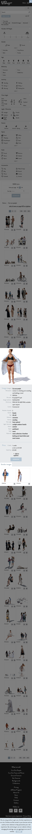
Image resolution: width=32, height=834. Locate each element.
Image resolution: (7, 400)
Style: (10, 431)
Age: (10, 415)
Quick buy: (9, 450)
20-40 (14, 415)
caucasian (15, 417)
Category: (9, 388)
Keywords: (9, 433)
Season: (10, 426)
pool (28, 436)
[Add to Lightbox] (14, 484)
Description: (9, 391)
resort (14, 431)
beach (21, 436)
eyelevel (18, 422)
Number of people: (7, 410)
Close (19, 832)
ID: (11, 395)
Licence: (10, 407)
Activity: (9, 420)
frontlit (24, 424)
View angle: (9, 422)
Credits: (10, 445)
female (14, 413)
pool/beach (15, 429)
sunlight (14, 424)
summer (14, 427)
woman (18, 438)
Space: (10, 429)
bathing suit (15, 436)
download (16, 459)
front (13, 422)
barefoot (25, 433)
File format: (9, 402)
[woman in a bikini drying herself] (9, 475)
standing (14, 420)
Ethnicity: (9, 417)
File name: (9, 397)
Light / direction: (7, 424)
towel (13, 438)
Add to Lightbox (16, 454)
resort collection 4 (17, 433)
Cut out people (16, 388)
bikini (24, 436)
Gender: (10, 413)
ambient (19, 424)
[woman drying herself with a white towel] (23, 475)
